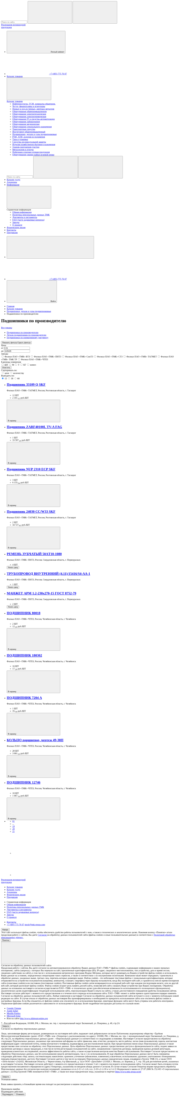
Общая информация (22, 212)
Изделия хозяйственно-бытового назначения (33, 144)
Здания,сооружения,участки (25, 147)
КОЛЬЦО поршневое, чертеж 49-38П (35, 740)
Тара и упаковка (20, 139)
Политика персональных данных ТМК (31, 215)
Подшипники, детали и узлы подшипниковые (34, 134)
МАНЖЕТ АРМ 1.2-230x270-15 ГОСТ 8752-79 (41, 593)
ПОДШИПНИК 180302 (24, 655)
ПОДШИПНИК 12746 (23, 782)
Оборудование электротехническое (29, 114)
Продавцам (12, 232)
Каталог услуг (13, 179)
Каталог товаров (15, 76)
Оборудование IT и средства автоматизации (33, 119)
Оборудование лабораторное (26, 121)
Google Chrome (14, 1008)
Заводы (15, 222)
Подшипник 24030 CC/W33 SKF (31, 511)
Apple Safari (12, 1011)
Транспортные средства (23, 129)
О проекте (17, 225)
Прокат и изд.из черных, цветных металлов (33, 109)
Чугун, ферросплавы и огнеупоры (28, 106)
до (2, 351)
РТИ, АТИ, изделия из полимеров (28, 137)
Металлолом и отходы (23, 149)
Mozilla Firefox (14, 1013)
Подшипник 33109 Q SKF (26, 384)
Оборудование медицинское (26, 124)
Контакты (11, 230)
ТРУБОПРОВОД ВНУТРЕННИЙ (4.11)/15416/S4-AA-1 (48, 573)
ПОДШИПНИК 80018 (23, 613)
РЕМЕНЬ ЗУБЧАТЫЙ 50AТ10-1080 (34, 554)
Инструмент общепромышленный (28, 132)
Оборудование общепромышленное (29, 111)
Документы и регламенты (24, 217)
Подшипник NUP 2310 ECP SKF (31, 469)
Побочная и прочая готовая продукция (31, 152)
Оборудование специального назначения (32, 126)
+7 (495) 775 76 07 (15, 924)
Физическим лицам (16, 227)
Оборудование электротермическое (29, 116)
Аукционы (12, 182)
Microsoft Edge (14, 1016)
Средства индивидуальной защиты (29, 142)
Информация (13, 184)
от (2, 348)
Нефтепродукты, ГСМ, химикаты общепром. (34, 104)
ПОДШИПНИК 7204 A (24, 698)
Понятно (5, 940)
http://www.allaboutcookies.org (34, 1018)
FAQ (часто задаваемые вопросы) (28, 220)
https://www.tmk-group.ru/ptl (128, 1071)
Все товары (6, 327)
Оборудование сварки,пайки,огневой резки (33, 154)
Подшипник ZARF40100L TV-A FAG (34, 427)
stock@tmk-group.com (35, 924)
